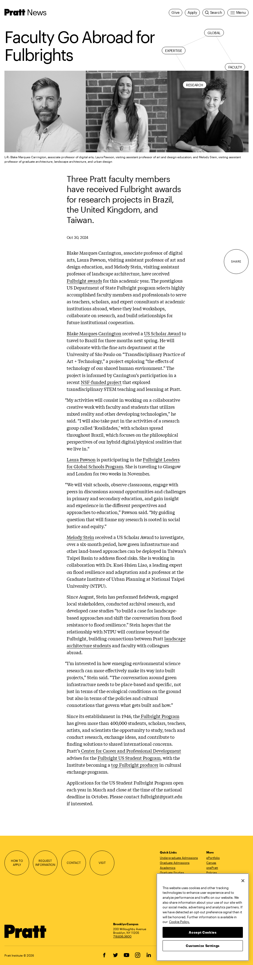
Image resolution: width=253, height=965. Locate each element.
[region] (202, 917)
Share (236, 261)
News (36, 12)
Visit (102, 862)
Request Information (45, 862)
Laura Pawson (81, 459)
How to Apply (17, 862)
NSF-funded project (101, 382)
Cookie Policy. (179, 922)
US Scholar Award (162, 333)
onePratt (212, 867)
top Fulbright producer (134, 765)
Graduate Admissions (175, 862)
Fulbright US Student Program (129, 758)
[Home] (25, 931)
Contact (74, 862)
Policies (211, 872)
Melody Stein (80, 537)
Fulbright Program (159, 716)
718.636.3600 (122, 936)
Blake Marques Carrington (94, 333)
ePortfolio (213, 857)
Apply (192, 12)
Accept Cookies (202, 932)
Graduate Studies (172, 872)
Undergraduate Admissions (179, 857)
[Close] (242, 880)
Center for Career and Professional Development (130, 750)
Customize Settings (203, 946)
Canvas (211, 862)
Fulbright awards (84, 280)
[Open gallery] (126, 111)
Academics (167, 867)
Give (175, 12)
